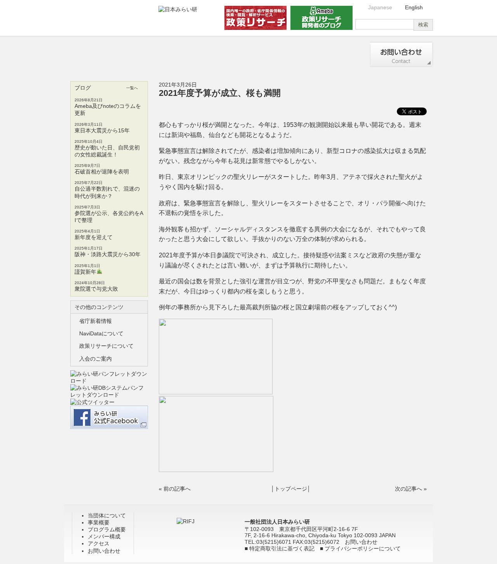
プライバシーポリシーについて (363, 548)
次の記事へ (408, 489)
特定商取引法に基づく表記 (282, 548)
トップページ (291, 489)
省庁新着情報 (95, 321)
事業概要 (155, 54)
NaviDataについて (101, 333)
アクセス (339, 54)
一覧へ (132, 88)
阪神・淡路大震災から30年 (108, 254)
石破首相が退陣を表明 (102, 171)
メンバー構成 (278, 54)
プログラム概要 (216, 54)
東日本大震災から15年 (102, 130)
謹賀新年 (85, 272)
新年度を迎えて (94, 237)
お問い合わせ (402, 54)
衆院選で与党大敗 (96, 289)
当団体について (94, 54)
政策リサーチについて (106, 346)
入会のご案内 (95, 359)
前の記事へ (177, 489)
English (414, 7)
